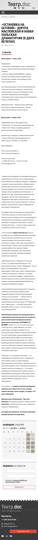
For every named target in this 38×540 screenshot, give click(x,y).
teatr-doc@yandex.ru (10, 526)
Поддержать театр (23, 531)
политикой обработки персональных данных (16, 481)
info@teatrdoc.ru (9, 524)
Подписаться (19, 487)
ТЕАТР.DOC (4, 17)
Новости (12, 17)
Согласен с (16, 481)
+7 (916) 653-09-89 (8, 520)
